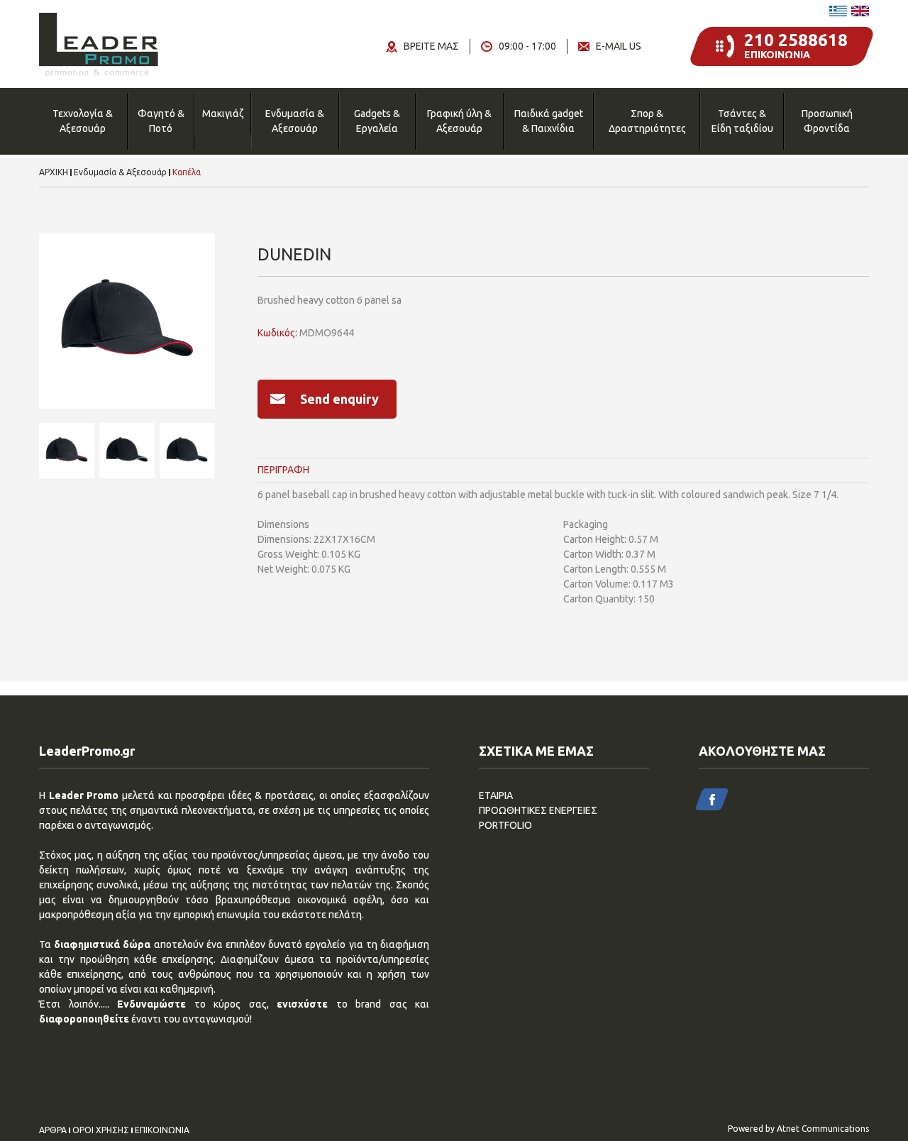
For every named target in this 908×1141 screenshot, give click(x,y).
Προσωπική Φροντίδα (827, 121)
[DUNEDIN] (127, 321)
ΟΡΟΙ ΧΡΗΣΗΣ (100, 1130)
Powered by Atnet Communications (798, 1128)
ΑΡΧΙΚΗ (53, 172)
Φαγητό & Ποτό (161, 121)
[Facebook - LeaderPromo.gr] (712, 799)
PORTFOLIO (505, 825)
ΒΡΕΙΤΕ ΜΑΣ (431, 46)
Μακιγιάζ (222, 113)
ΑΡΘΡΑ (53, 1130)
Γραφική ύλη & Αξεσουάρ (459, 121)
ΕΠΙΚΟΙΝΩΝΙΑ (162, 1130)
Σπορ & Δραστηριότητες (647, 121)
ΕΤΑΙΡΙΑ (496, 795)
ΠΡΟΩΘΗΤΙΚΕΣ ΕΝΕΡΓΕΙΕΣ (538, 810)
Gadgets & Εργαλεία (377, 121)
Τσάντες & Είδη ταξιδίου (742, 121)
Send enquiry (339, 399)
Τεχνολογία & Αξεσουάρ (82, 121)
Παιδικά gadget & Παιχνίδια (548, 121)
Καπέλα (186, 172)
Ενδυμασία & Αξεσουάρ (294, 121)
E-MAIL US (618, 46)
